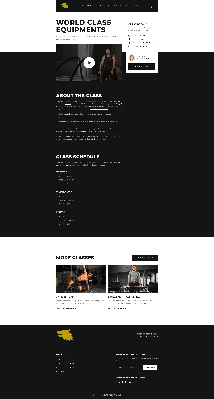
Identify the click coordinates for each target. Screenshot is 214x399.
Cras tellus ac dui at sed (99, 109)
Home (81, 6)
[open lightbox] (89, 62)
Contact (71, 367)
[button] (152, 6)
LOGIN (136, 6)
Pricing (99, 6)
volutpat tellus (81, 131)
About (90, 6)
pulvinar (68, 104)
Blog (58, 367)
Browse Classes (145, 258)
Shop (108, 6)
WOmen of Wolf (122, 6)
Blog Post (60, 371)
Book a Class (141, 66)
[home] (64, 6)
